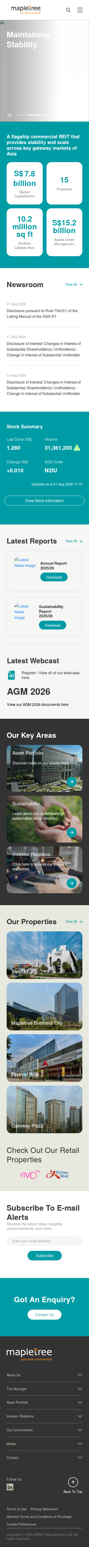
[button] (44, 1375)
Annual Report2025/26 (53, 565)
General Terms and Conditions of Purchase (39, 1516)
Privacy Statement (44, 1509)
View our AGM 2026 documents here (38, 704)
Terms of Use (17, 1509)
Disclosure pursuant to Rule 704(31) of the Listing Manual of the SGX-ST (42, 313)
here (25, 677)
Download (54, 576)
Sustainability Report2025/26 (51, 611)
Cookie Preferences (21, 1524)
